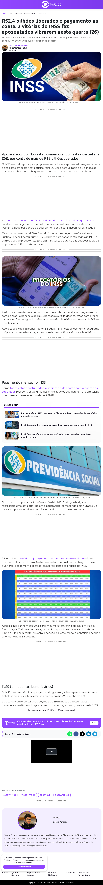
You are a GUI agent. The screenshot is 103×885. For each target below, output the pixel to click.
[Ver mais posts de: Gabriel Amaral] (5, 48)
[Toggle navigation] (5, 4)
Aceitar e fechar (24, 867)
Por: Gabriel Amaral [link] (18, 45)
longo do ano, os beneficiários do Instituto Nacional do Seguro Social (50, 220)
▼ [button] (83, 102)
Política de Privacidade (84, 873)
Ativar (94, 723)
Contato (70, 872)
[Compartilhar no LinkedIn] (88, 733)
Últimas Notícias (52, 873)
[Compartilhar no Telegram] (94, 733)
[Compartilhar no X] (82, 733)
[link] (27, 820)
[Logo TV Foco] (51, 4)
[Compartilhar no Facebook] (76, 733)
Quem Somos (15, 873)
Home (4, 14)
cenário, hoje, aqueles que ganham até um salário (51, 558)
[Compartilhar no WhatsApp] (69, 733)
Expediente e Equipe (33, 873)
